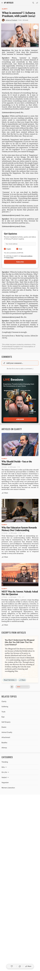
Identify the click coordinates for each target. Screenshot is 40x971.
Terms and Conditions (26, 256)
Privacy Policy (9, 257)
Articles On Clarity (12, 429)
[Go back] (2, 3)
